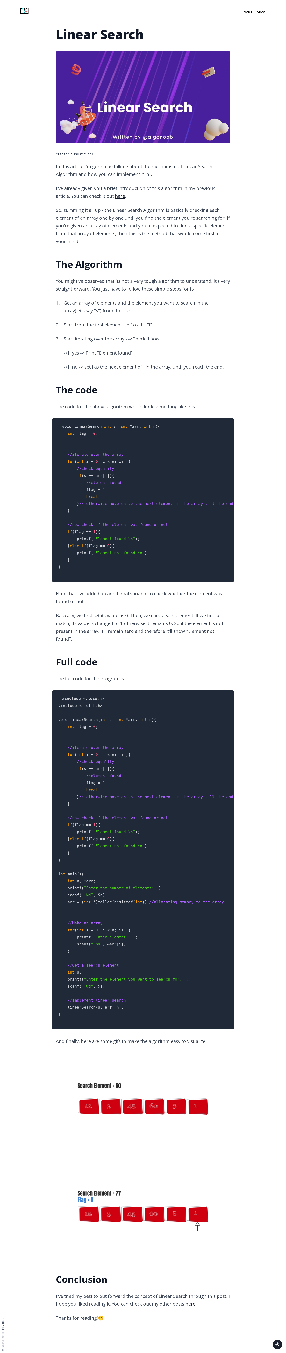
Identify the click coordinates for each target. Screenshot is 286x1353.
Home (248, 11)
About (262, 11)
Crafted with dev (3, 1334)
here (120, 196)
